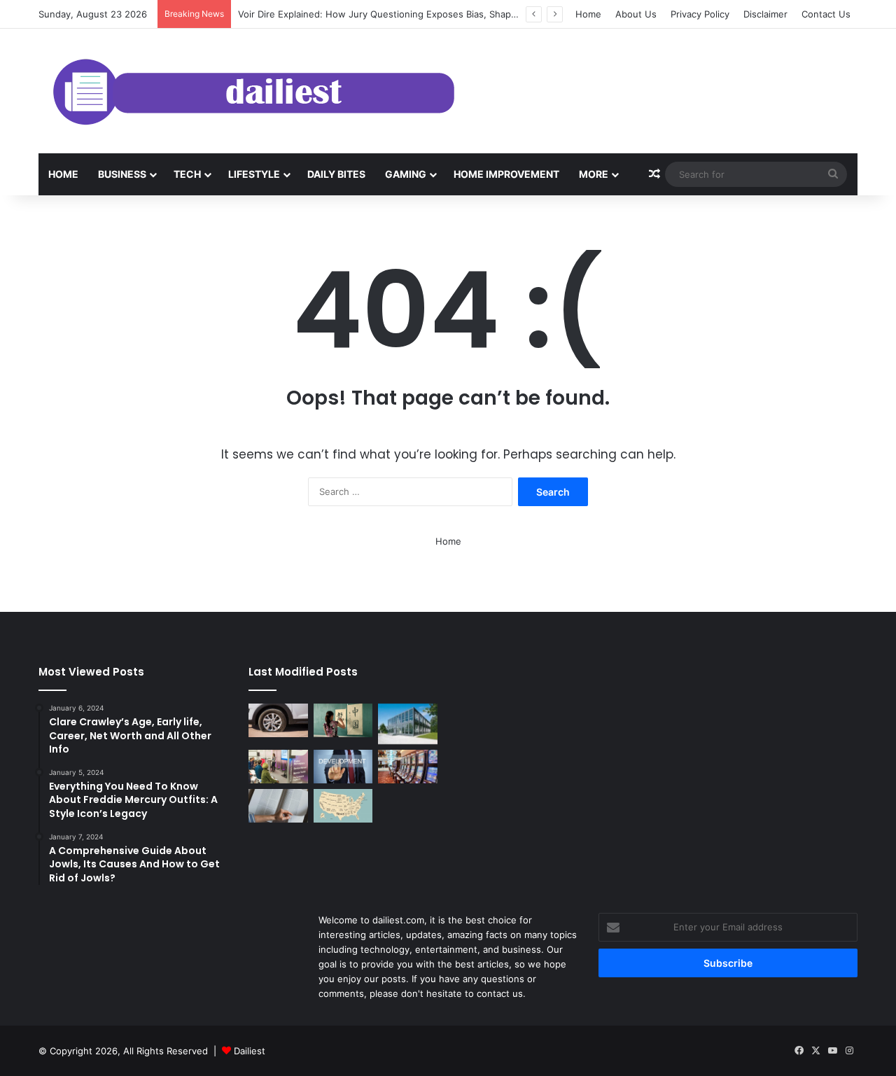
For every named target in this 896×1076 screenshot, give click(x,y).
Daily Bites (336, 174)
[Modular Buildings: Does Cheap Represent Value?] (408, 724)
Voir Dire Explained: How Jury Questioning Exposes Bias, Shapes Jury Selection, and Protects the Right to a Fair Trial (494, 14)
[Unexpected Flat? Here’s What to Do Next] (278, 720)
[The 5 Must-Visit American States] (343, 806)
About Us (636, 14)
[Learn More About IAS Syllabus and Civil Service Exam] (278, 766)
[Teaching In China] (343, 720)
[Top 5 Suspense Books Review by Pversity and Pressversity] (278, 806)
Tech (187, 174)
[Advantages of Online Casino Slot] (408, 766)
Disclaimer (765, 14)
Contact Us (826, 14)
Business (122, 174)
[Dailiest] (248, 91)
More (593, 174)
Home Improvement (506, 174)
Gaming (405, 174)
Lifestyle (254, 174)
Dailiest (249, 1050)
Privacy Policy (700, 14)
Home (588, 14)
